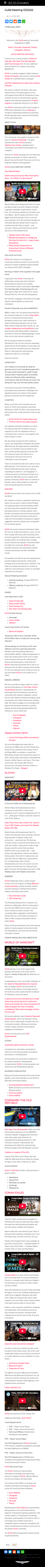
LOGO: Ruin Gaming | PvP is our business (19, 2)
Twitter (34, 47)
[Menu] (5, 2)
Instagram (19, 50)
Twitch (10, 47)
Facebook (26, 47)
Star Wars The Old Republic (24, 61)
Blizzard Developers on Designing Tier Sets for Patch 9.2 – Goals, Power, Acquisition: (24, 240)
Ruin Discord (22, 1508)
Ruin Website (15, 1493)
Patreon (27, 50)
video (14, 1545)
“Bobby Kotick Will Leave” (19, 235)
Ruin (10, 16)
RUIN (21, 40)
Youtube (17, 47)
